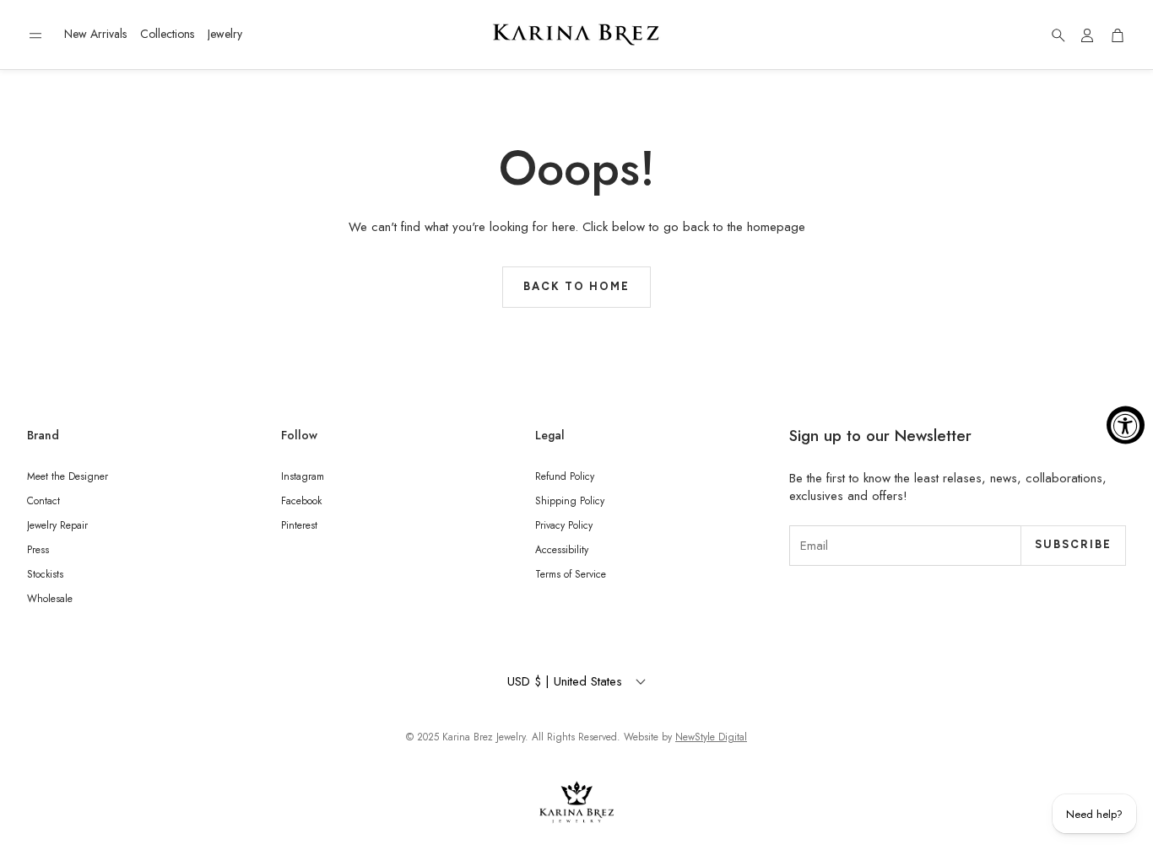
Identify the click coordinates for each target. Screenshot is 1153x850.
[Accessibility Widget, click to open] (1126, 425)
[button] (35, 35)
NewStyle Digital (711, 737)
